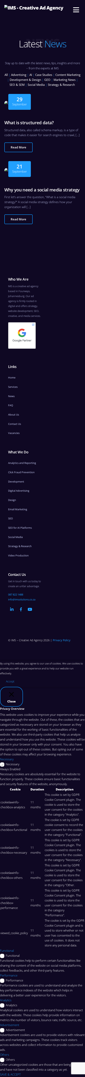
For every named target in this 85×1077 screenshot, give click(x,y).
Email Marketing (17, 509)
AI (30, 75)
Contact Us (14, 424)
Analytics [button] (5, 1000)
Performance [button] (8, 975)
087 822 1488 (15, 594)
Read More (18, 147)
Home (11, 377)
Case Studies (43, 75)
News (11, 396)
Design (12, 500)
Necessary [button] (7, 759)
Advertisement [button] (9, 1025)
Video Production (18, 555)
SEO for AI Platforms (20, 527)
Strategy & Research (61, 85)
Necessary (12, 764)
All (6, 75)
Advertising (18, 75)
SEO (10, 518)
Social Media (36, 85)
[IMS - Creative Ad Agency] (33, 7)
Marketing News (65, 80)
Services (13, 387)
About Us (13, 414)
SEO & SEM (17, 85)
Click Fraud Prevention (21, 472)
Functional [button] (7, 951)
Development (16, 481)
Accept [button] (10, 681)
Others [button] (4, 1055)
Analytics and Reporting (22, 463)
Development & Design (25, 80)
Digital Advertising (18, 490)
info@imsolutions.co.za (21, 599)
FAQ (10, 405)
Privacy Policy (61, 640)
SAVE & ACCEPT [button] (10, 1074)
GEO (47, 80)
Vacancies (14, 433)
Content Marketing (67, 75)
